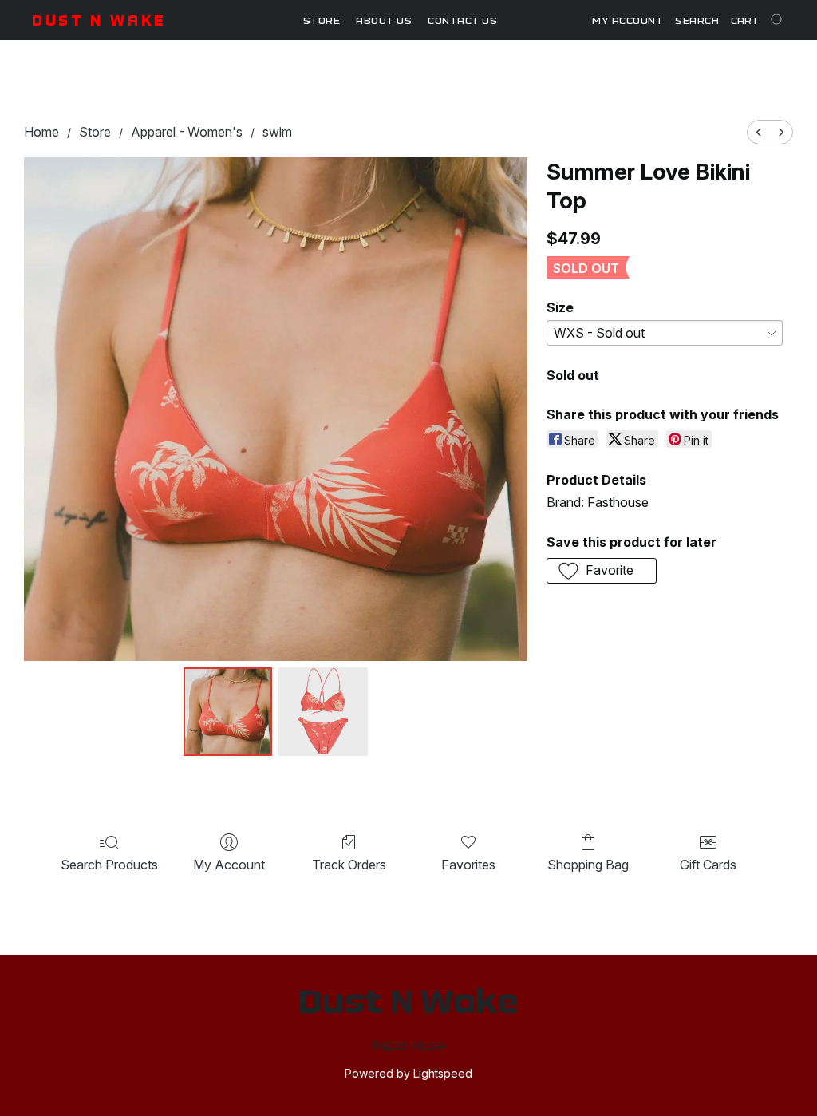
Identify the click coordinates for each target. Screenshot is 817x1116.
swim (277, 132)
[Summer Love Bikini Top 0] (228, 712)
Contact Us (462, 20)
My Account (229, 865)
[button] (99, 21)
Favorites (468, 865)
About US (384, 20)
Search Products (109, 865)
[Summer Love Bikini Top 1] (323, 712)
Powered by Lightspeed (408, 1073)
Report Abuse (409, 1045)
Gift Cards (708, 865)
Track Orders (349, 865)
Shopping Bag (588, 865)
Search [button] (697, 20)
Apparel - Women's (187, 132)
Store (322, 20)
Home (41, 132)
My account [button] (627, 20)
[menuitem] (759, 132)
